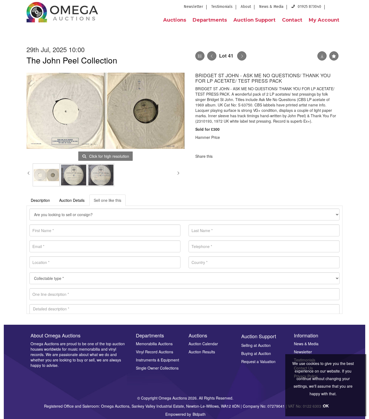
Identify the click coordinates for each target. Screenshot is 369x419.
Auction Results (202, 351)
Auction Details (72, 200)
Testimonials (222, 6)
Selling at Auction (256, 345)
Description (40, 200)
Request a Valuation (258, 361)
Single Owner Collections (157, 368)
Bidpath (199, 414)
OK (326, 405)
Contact (292, 20)
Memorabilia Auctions (154, 343)
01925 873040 (309, 6)
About (246, 6)
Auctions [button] (174, 20)
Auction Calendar (203, 343)
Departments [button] (210, 20)
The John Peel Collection (71, 60)
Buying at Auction (256, 353)
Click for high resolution (108, 156)
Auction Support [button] (254, 20)
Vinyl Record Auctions (154, 351)
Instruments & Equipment (157, 360)
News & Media (271, 6)
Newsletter (193, 6)
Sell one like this (107, 200)
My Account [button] (324, 20)
